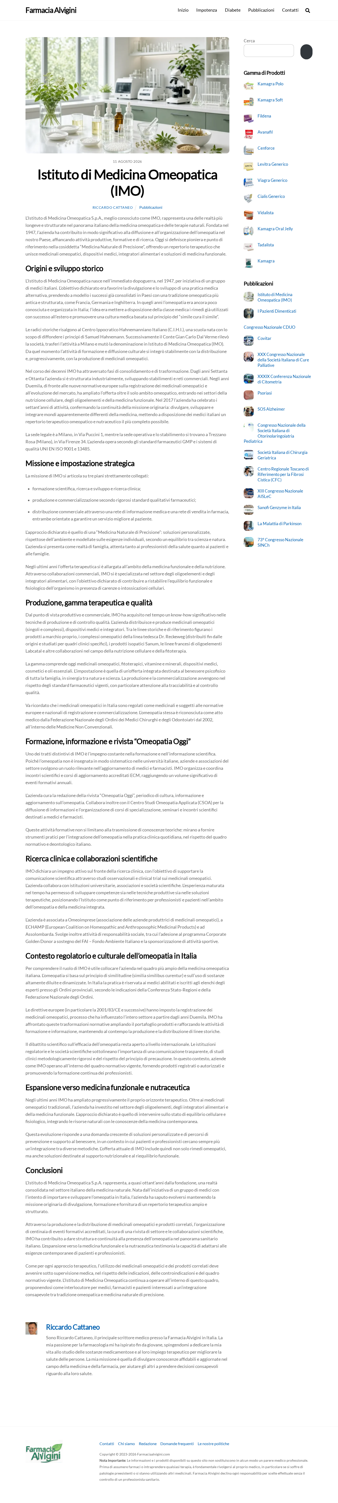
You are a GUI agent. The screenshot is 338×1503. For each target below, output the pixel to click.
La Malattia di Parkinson (279, 523)
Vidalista (266, 212)
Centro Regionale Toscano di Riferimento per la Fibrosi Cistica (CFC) (283, 474)
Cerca (249, 40)
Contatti (290, 10)
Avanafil (265, 132)
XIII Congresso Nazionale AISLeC (280, 493)
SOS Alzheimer (271, 409)
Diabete (233, 10)
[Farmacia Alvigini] (44, 1460)
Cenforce (266, 148)
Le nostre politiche (213, 1443)
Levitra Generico (273, 164)
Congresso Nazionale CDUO (269, 327)
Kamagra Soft (270, 99)
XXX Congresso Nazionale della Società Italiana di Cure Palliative (283, 360)
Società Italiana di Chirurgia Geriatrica (283, 455)
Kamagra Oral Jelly (275, 228)
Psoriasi (265, 393)
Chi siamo (126, 1443)
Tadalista (266, 244)
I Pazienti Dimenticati (277, 311)
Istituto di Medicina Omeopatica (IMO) (127, 182)
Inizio (183, 10)
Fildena (264, 115)
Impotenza (206, 10)
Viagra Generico (272, 180)
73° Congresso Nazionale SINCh (280, 542)
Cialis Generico (271, 196)
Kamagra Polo (270, 83)
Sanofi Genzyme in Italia (279, 507)
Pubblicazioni (261, 10)
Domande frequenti (177, 1443)
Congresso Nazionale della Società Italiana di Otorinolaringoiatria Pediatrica (275, 433)
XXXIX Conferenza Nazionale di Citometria (284, 379)
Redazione (148, 1443)
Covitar (264, 338)
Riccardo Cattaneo (113, 207)
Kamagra (266, 260)
